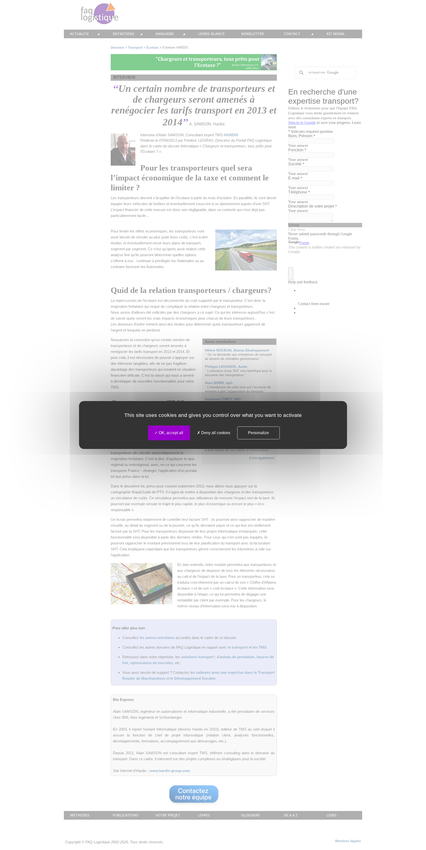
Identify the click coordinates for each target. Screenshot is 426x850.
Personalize (258, 433)
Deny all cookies (215, 433)
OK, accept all (170, 433)
